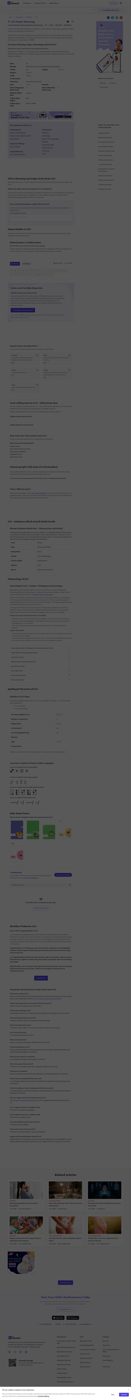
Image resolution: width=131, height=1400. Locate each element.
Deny (112, 1394)
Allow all (124, 1395)
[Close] (128, 1389)
